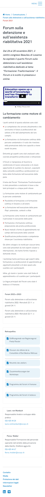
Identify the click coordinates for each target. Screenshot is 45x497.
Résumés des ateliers (18, 363)
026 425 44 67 (10, 449)
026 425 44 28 (10, 421)
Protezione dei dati (11, 479)
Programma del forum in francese (22, 384)
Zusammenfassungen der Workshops (19, 373)
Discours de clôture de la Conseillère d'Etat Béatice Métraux (23, 351)
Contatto (7, 472)
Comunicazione (19, 15)
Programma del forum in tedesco (22, 395)
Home (7, 15)
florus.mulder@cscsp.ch (14, 452)
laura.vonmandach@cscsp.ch (16, 424)
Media (5, 476)
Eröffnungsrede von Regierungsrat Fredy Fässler (22, 340)
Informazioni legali (10, 483)
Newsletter (7, 486)
